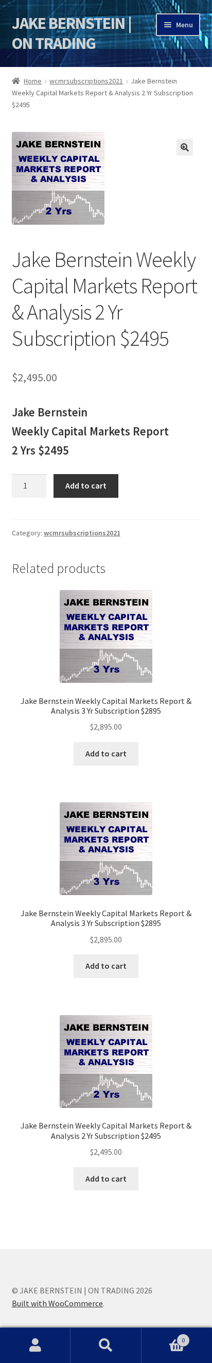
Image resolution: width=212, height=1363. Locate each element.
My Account (35, 1345)
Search (105, 1345)
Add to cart (86, 485)
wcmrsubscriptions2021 (86, 81)
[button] (184, 147)
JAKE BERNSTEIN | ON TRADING (72, 33)
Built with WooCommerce (57, 1303)
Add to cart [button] (106, 753)
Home (33, 81)
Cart (163, 1336)
